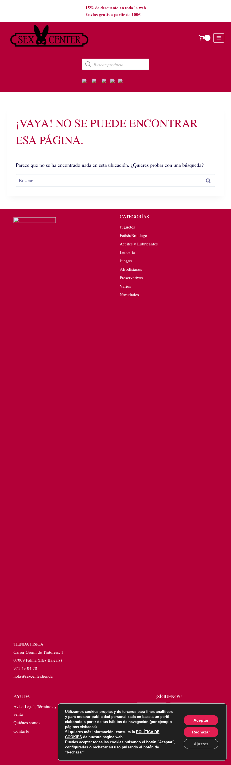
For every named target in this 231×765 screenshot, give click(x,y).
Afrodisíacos (131, 269)
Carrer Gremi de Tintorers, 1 (38, 652)
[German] (97, 82)
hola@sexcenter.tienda (33, 676)
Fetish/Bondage (133, 235)
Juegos (126, 260)
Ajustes (201, 744)
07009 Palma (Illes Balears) (38, 660)
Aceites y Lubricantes (139, 244)
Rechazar (201, 732)
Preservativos (131, 277)
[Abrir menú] (218, 38)
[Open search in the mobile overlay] (115, 64)
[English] (87, 82)
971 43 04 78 (25, 668)
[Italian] (114, 82)
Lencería (127, 252)
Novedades (129, 294)
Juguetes (127, 227)
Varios (125, 286)
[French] (106, 82)
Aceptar (201, 720)
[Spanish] (122, 82)
